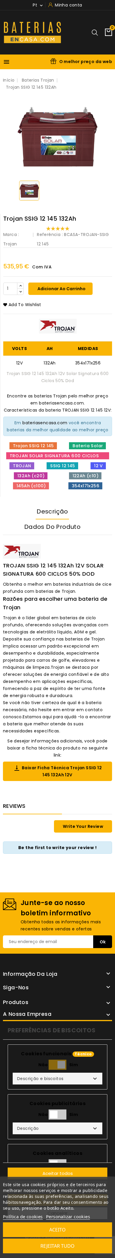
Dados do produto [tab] (52, 527)
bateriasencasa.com (44, 423)
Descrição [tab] (52, 511)
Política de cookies (23, 1216)
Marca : (11, 234)
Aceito (57, 1229)
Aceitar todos (57, 1173)
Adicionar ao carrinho (61, 289)
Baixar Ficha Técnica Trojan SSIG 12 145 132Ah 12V (57, 771)
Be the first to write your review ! (57, 848)
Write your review (83, 826)
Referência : (50, 234)
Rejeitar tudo (57, 1246)
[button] (57, 1078)
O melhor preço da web (85, 62)
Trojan (10, 244)
